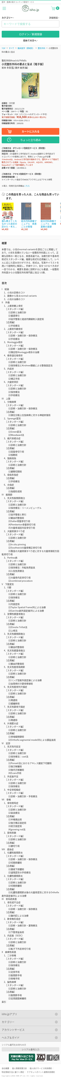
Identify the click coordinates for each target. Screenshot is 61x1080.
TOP (3, 48)
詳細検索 (53, 17)
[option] (9, 217)
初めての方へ (30, 40)
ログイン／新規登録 (30, 34)
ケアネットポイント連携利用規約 (41, 1072)
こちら (27, 185)
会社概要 (5, 1068)
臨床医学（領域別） (26, 48)
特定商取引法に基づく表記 (13, 1072)
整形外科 (41, 48)
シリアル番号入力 (30, 1049)
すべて (11, 48)
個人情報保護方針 (19, 1068)
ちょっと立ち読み (30, 140)
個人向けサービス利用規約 (41, 1068)
